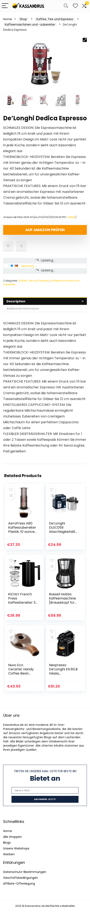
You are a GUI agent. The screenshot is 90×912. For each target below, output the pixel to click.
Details (71, 217)
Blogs (7, 843)
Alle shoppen (12, 837)
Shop (23, 19)
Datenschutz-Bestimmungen (24, 872)
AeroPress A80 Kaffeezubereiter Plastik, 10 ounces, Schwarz (22, 529)
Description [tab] (15, 301)
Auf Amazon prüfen (45, 229)
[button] (85, 40)
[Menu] (5, 5)
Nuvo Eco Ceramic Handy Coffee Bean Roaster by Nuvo (21, 671)
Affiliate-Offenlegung (19, 883)
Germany (27, 266)
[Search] (66, 5)
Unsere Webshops (16, 848)
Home (7, 19)
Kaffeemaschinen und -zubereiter (30, 24)
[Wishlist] (75, 6)
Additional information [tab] (22, 308)
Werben (9, 854)
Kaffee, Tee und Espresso (54, 19)
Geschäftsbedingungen (20, 878)
